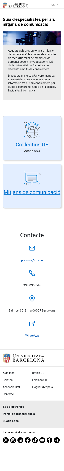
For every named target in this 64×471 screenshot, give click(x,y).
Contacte (8, 394)
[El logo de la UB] (15, 5)
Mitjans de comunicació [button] (32, 192)
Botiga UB (38, 373)
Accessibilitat (11, 387)
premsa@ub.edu (32, 260)
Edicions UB (39, 380)
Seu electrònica (13, 406)
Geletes (8, 380)
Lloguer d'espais (42, 387)
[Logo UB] (24, 358)
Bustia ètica (11, 421)
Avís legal (9, 373)
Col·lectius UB (32, 144)
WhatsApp (32, 335)
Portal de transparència (19, 414)
